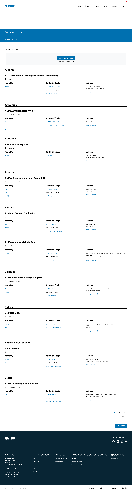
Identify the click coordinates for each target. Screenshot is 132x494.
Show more (8, 130)
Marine (35, 471)
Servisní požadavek (78, 461)
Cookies (124, 488)
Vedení (7, 189)
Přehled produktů (60, 461)
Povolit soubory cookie (66, 58)
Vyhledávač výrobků (61, 458)
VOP (101, 488)
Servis (6, 90)
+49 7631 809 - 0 (16, 472)
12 (124, 412)
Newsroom (114, 458)
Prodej (7, 86)
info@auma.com (15, 474)
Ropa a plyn (37, 461)
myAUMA (74, 458)
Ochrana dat (112, 488)
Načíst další (121, 425)
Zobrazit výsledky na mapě (13, 49)
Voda (34, 458)
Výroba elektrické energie (41, 465)
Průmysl (35, 468)
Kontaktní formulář (11, 476)
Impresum (91, 488)
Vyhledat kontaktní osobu (80, 465)
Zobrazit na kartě (10, 468)
